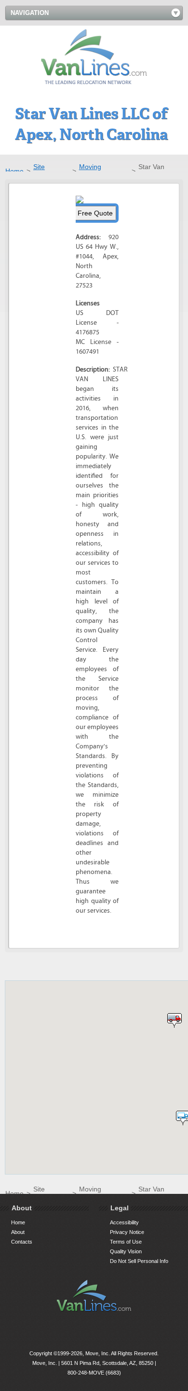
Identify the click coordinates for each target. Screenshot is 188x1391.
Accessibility (124, 1222)
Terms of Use (126, 1242)
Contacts (21, 1242)
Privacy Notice (127, 1232)
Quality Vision (126, 1251)
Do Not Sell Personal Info (139, 1261)
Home (14, 171)
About (18, 1232)
